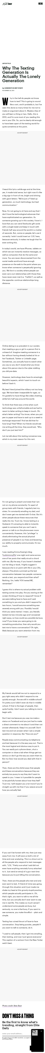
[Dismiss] (41, 1031)
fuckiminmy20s (9, 555)
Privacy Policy (9, 1039)
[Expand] (34, 1031)
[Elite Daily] (7, 3)
